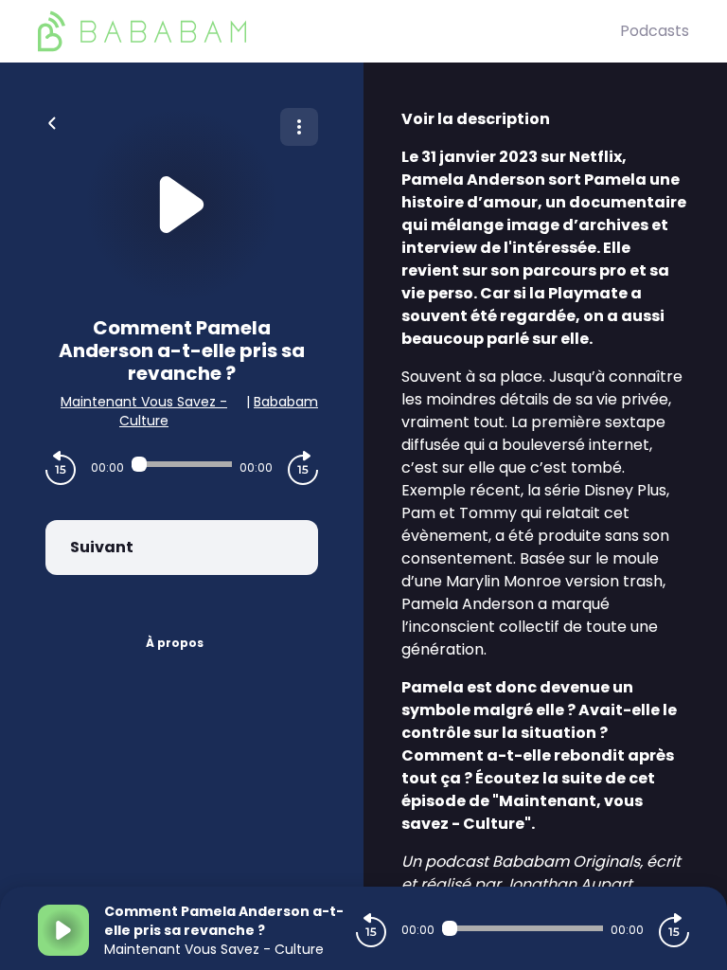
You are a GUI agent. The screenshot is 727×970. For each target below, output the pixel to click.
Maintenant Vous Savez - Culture (144, 411)
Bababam (286, 401)
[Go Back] (52, 121)
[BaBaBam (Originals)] (329, 31)
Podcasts (654, 31)
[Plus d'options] (299, 127)
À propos (175, 643)
